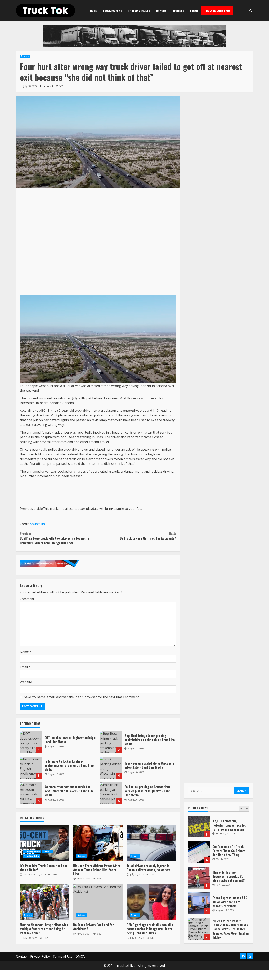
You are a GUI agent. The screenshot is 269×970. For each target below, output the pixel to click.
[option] (218, 828)
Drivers (161, 10)
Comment (28, 599)
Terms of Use (63, 956)
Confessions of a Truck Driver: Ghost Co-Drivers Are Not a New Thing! (199, 852)
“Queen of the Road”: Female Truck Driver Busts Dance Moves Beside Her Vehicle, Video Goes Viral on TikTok (199, 929)
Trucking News (112, 10)
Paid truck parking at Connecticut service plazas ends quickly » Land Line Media (111, 793)
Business (178, 10)
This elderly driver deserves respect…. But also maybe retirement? (199, 878)
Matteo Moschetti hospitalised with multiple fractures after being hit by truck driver (44, 902)
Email (25, 667)
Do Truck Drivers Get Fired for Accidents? (148, 536)
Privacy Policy (40, 956)
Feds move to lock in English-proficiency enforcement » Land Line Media (31, 768)
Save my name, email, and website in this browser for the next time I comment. (81, 697)
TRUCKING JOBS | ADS (217, 10)
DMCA (80, 956)
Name (25, 652)
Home (93, 10)
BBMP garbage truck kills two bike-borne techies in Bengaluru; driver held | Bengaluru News (54, 538)
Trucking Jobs (31, 856)
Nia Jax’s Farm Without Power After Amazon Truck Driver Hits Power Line (98, 843)
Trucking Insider (139, 10)
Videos (194, 10)
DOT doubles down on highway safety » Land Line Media (31, 742)
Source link (38, 524)
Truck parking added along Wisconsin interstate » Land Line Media (111, 768)
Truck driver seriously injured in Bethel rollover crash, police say (151, 843)
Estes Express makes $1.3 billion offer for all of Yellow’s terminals (199, 903)
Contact (21, 956)
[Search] (250, 10)
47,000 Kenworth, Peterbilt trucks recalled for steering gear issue (199, 826)
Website (26, 682)
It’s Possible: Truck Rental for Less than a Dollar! (44, 843)
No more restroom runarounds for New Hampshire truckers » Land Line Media (31, 793)
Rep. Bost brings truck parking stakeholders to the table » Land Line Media (111, 742)
